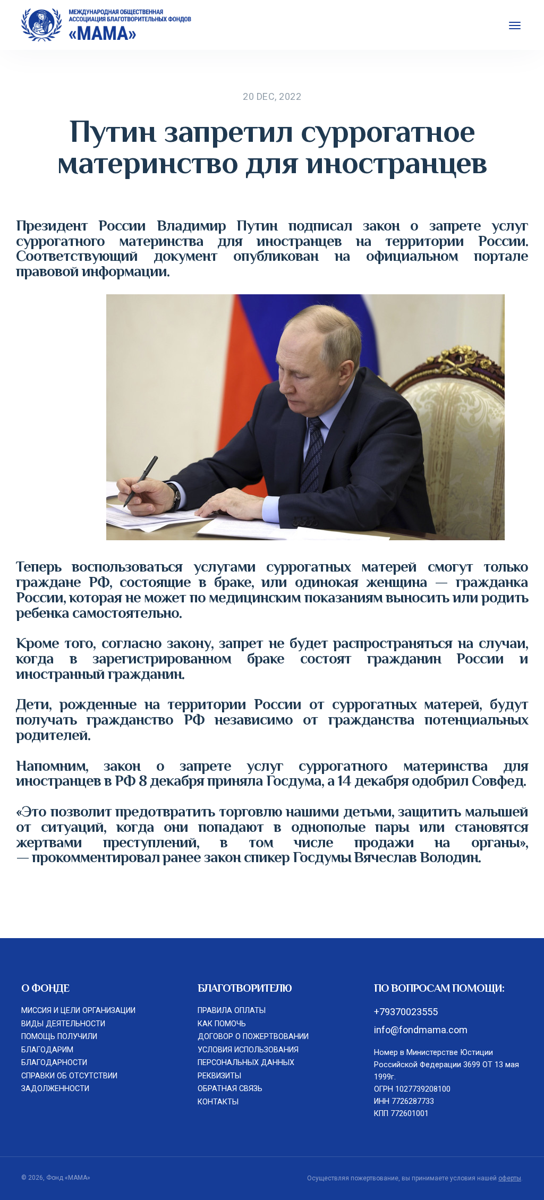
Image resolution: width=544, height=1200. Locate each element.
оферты (509, 1178)
